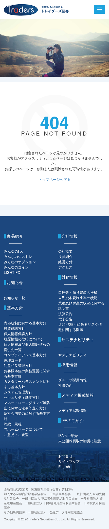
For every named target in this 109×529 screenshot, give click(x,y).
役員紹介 (65, 256)
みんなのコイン (16, 267)
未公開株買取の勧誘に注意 (79, 440)
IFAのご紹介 (68, 435)
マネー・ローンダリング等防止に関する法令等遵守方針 (27, 405)
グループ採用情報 (72, 379)
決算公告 (65, 313)
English (64, 466)
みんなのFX (13, 251)
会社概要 (65, 251)
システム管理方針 (18, 391)
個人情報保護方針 (18, 333)
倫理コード (13, 360)
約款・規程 (13, 423)
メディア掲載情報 (72, 410)
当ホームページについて (23, 429)
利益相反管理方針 (18, 365)
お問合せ (65, 455)
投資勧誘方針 (14, 328)
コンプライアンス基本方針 (25, 354)
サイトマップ (69, 461)
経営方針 (65, 261)
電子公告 (65, 318)
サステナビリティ (72, 354)
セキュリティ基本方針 (21, 397)
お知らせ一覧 (14, 297)
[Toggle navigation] (99, 9)
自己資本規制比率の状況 (77, 297)
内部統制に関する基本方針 (25, 322)
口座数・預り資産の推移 (77, 292)
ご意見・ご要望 (16, 434)
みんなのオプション (20, 261)
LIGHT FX (12, 272)
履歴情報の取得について (23, 338)
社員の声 (65, 385)
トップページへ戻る (54, 179)
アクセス (65, 267)
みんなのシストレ (18, 256)
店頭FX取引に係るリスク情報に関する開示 (80, 327)
